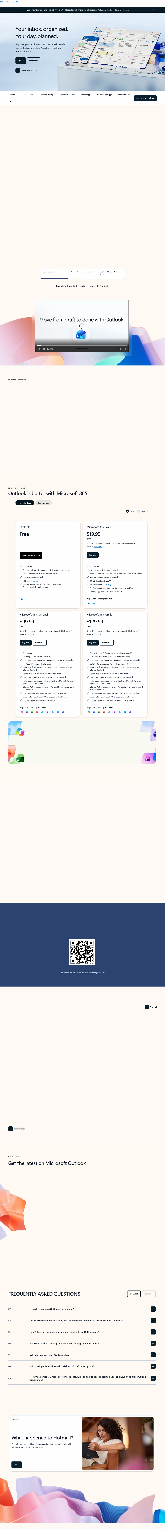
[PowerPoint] (37, 712)
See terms (98, 546)
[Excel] (32, 712)
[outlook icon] (22, 599)
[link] (12, 95)
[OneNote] (47, 712)
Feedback (9, 1523)
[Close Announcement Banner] (153, 10)
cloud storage (33, 581)
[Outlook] (89, 603)
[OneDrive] (94, 603)
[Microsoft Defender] (58, 712)
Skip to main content (9, 1)
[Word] (27, 712)
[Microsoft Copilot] (22, 712)
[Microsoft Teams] (63, 712)
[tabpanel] (82, 178)
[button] (18, 443)
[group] (44, 418)
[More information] (42, 577)
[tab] (16, 131)
